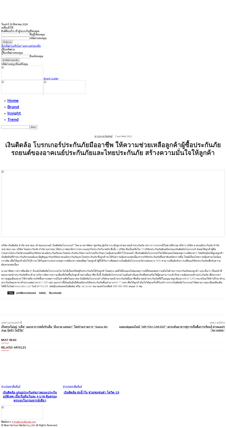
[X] (17, 162)
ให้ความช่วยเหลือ (55, 293)
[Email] (39, 162)
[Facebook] (6, 162)
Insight (14, 113)
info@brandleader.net (24, 421)
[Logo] (22, 93)
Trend (13, 119)
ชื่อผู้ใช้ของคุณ (37, 34)
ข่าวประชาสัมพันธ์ (103, 136)
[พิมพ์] (51, 162)
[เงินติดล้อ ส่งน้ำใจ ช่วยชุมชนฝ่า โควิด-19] (91, 371)
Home (13, 100)
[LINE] (28, 162)
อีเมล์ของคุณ (36, 56)
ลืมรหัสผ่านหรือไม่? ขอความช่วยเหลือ (21, 46)
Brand (13, 107)
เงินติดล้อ (42, 293)
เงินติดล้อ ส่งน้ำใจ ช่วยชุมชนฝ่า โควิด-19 (91, 392)
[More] (62, 162)
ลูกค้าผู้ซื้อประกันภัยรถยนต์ (26, 293)
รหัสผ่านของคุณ (38, 38)
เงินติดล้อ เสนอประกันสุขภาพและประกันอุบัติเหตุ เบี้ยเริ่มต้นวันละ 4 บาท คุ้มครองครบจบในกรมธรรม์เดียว (30, 396)
